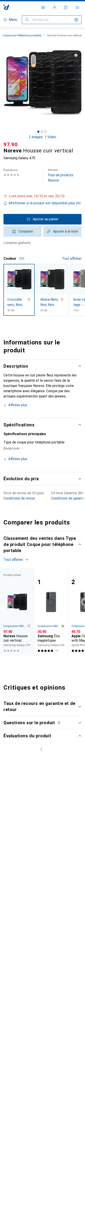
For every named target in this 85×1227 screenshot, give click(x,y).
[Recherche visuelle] (76, 19)
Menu (13, 20)
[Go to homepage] (6, 7)
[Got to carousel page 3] (45, 132)
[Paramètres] (43, 7)
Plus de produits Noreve (60, 175)
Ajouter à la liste (65, 231)
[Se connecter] (54, 7)
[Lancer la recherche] (27, 19)
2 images (36, 137)
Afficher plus (17, 405)
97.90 (10, 144)
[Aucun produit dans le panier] (77, 7)
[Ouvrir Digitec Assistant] (65, 7)
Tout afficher (72, 258)
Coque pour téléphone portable (21, 35)
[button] (42, 196)
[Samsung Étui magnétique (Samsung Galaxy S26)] (51, 612)
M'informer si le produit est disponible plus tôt (45, 203)
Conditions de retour (19, 498)
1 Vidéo (50, 137)
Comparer (25, 231)
